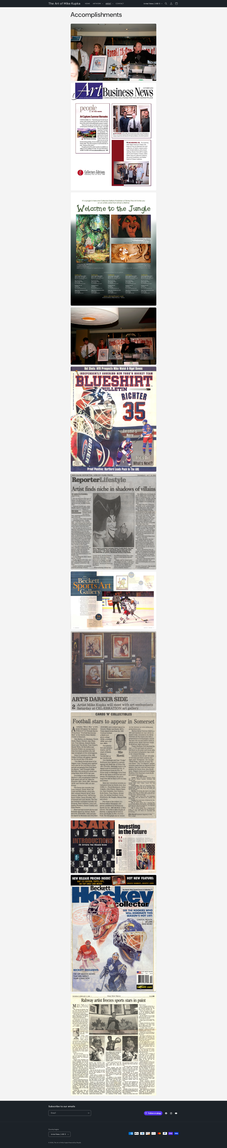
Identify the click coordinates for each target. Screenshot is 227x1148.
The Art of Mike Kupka (61, 1143)
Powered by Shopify (75, 1143)
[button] (97, 3)
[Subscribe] (88, 1113)
